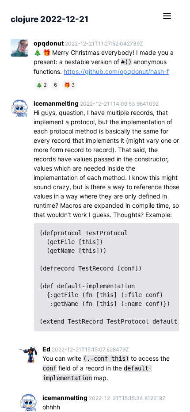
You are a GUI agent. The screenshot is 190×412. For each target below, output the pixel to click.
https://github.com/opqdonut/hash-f (116, 71)
